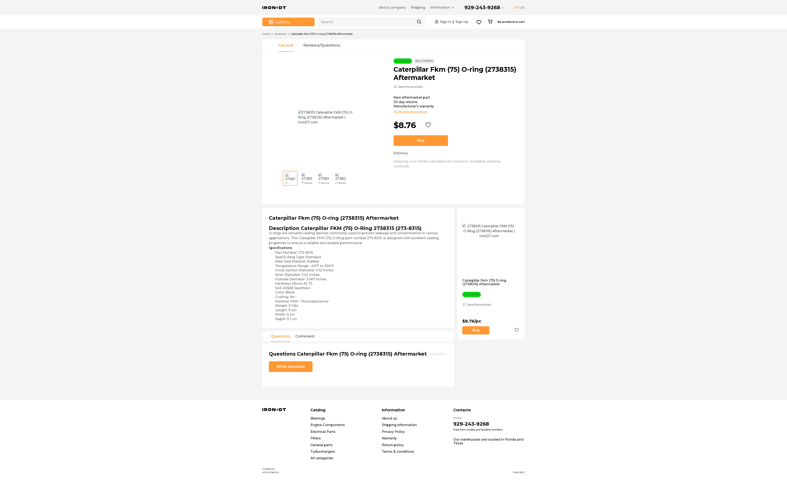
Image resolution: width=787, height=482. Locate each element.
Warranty (389, 438)
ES (523, 7)
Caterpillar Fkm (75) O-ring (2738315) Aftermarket (484, 282)
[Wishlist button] (479, 22)
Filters (315, 438)
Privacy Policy (393, 432)
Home (266, 34)
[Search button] (419, 22)
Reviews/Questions (321, 45)
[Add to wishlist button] (428, 125)
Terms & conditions (398, 452)
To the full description (410, 112)
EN (516, 7)
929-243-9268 (482, 7)
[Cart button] (490, 22)
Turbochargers (322, 452)
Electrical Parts (322, 432)
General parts (321, 445)
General (286, 45)
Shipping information (399, 425)
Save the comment (410, 86)
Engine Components (327, 425)
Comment (305, 336)
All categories (321, 458)
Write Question (290, 366)
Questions (280, 336)
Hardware (280, 34)
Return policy (393, 445)
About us (389, 418)
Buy (420, 140)
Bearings (317, 418)
